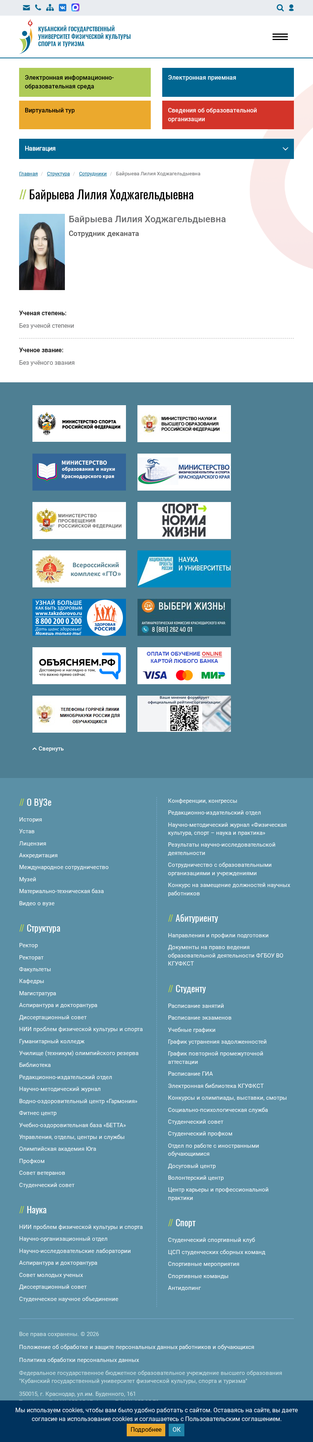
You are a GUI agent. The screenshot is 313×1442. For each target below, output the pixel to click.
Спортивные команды (198, 1276)
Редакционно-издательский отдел (65, 1077)
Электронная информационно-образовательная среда (69, 82)
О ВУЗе (39, 801)
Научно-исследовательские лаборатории (75, 1251)
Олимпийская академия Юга (57, 1148)
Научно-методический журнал (60, 1089)
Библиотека (35, 1065)
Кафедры (31, 981)
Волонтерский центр (196, 1177)
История (30, 819)
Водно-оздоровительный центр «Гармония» (78, 1101)
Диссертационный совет (53, 1017)
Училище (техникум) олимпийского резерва (79, 1053)
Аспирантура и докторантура (58, 1005)
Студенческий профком (200, 1133)
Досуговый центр (192, 1166)
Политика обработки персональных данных (79, 1360)
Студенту (191, 988)
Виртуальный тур (50, 110)
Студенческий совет (46, 1185)
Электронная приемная (202, 77)
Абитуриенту (197, 917)
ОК (177, 1429)
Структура (43, 927)
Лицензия (32, 843)
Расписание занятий (196, 1006)
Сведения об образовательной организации (212, 115)
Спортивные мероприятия (203, 1264)
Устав (27, 831)
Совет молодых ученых (51, 1275)
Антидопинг (184, 1288)
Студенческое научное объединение (68, 1299)
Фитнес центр (37, 1113)
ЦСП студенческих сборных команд (216, 1252)
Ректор (28, 945)
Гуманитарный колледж (51, 1041)
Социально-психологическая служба (218, 1110)
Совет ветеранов (42, 1172)
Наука (37, 1209)
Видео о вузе (37, 903)
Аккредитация (38, 855)
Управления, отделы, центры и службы (72, 1137)
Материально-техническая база (61, 891)
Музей (27, 879)
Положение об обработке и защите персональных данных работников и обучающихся (136, 1347)
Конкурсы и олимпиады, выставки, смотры (227, 1097)
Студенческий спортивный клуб (211, 1240)
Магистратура (37, 993)
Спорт (185, 1222)
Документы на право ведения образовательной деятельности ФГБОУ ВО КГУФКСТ (225, 955)
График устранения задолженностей (217, 1041)
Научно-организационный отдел (63, 1238)
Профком (32, 1161)
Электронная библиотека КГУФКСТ (216, 1086)
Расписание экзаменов (200, 1017)
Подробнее (146, 1429)
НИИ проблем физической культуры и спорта (81, 1029)
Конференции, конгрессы (202, 800)
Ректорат (31, 957)
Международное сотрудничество (64, 867)
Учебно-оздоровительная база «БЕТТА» (72, 1125)
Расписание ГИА (190, 1073)
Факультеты (35, 969)
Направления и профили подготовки (218, 935)
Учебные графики (192, 1030)
